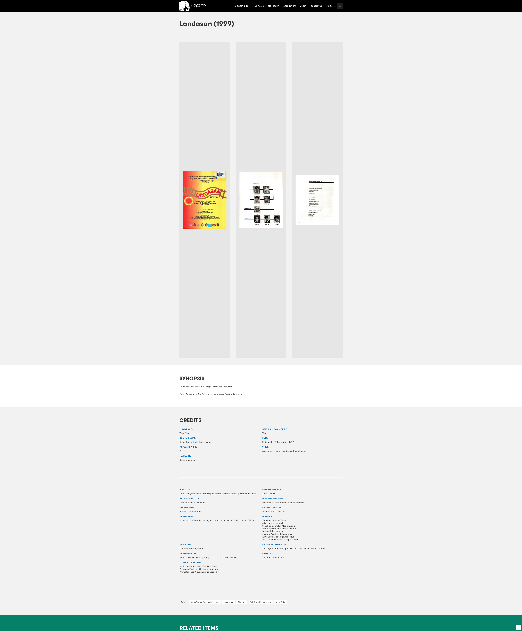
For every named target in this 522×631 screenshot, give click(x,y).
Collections (241, 6)
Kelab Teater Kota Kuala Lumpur (205, 602)
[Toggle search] (340, 6)
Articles (259, 6)
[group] (204, 200)
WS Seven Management (260, 602)
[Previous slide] (182, 199)
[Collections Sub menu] (250, 6)
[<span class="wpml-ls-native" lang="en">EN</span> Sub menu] (334, 6)
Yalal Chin (280, 602)
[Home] (192, 6)
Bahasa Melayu (187, 460)
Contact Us (316, 6)
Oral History (289, 6)
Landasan (228, 602)
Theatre (241, 602)
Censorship (273, 6)
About (303, 6)
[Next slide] (339, 199)
